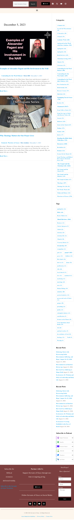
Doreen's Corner (63, 91)
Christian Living (64, 59)
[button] (37, 10)
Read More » (4, 91)
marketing (61, 278)
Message (60, 487)
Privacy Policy (40, 516)
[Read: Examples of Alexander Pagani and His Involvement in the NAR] (26, 48)
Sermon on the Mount (64, 319)
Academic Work (63, 40)
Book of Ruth (62, 215)
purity (60, 310)
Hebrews (61, 121)
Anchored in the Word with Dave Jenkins (64, 44)
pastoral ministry (63, 295)
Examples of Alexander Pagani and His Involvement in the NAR (24, 68)
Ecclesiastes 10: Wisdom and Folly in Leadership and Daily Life (65, 377)
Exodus (60, 103)
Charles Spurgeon (63, 226)
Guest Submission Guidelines (28, 516)
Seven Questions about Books (63, 323)
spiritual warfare (62, 331)
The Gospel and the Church (62, 170)
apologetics (61, 209)
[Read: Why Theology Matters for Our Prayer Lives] (26, 114)
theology (60, 337)
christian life (62, 236)
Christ (60, 229)
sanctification (61, 316)
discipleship (62, 246)
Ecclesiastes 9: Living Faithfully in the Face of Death (63, 424)
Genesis (60, 118)
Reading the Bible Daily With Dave (64, 139)
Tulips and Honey (63, 193)
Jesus (69, 262)
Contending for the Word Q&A (63, 75)
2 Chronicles (61, 33)
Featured (4, 143)
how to (60, 262)
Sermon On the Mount (64, 154)
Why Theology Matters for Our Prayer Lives (17, 135)
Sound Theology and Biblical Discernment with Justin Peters (65, 158)
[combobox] (21, 4)
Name (59, 476)
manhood (68, 275)
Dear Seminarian (63, 84)
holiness (69, 256)
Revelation (61, 147)
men (59, 285)
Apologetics (61, 48)
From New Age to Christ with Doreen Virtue (64, 114)
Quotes (60, 135)
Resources (62, 144)
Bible (60, 212)
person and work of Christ (64, 299)
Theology (61, 183)
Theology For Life (63, 186)
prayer (60, 303)
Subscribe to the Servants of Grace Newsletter (9, 487)
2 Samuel (61, 36)
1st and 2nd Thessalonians (64, 29)
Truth (69, 337)
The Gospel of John (64, 179)
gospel (68, 252)
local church (61, 272)
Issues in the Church (64, 125)
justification (61, 266)
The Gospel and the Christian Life (64, 165)
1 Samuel (61, 25)
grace (60, 256)
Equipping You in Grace (64, 98)
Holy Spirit (61, 259)
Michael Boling (62, 288)
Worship (60, 340)
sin (59, 328)
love (59, 275)
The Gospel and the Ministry (62, 175)
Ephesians (61, 94)
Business (60, 223)
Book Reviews (62, 55)
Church (60, 62)
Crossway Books (63, 242)
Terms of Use (49, 516)
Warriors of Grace (13, 143)
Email (59, 482)
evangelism (61, 249)
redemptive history (63, 313)
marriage (61, 282)
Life (59, 269)
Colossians (61, 65)
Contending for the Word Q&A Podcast (64, 80)
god (59, 252)
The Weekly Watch (63, 189)
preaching (61, 306)
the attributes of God (64, 334)
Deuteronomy (62, 87)
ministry (61, 292)
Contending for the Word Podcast (11, 76)
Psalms (61, 128)
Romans (61, 150)
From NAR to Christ (64, 110)
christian (60, 232)
